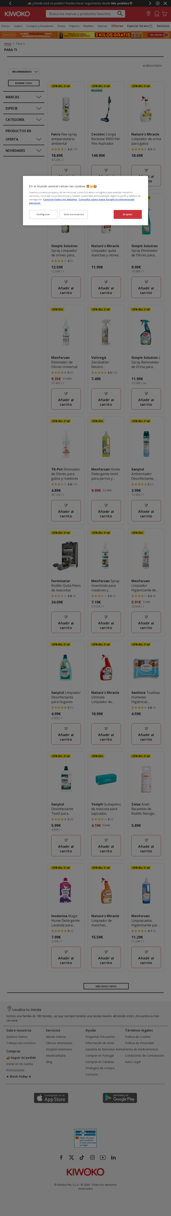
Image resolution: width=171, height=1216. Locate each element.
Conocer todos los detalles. (60, 199)
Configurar (43, 214)
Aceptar (128, 214)
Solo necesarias (74, 214)
